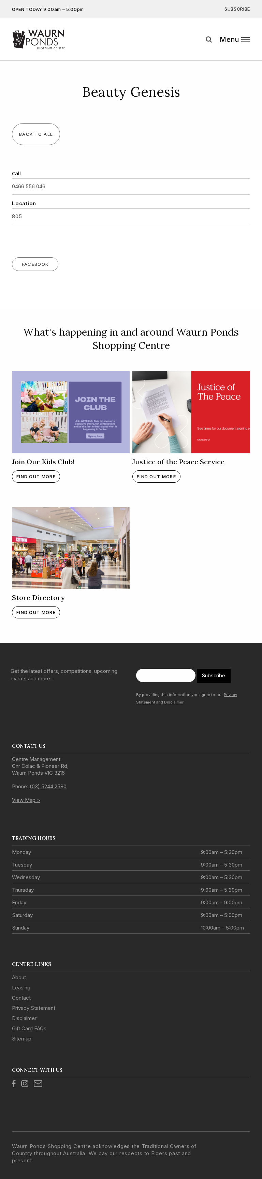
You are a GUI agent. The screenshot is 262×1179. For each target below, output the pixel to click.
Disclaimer (174, 702)
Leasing (21, 987)
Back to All (36, 134)
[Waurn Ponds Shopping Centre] (50, 39)
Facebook (35, 264)
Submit (252, 52)
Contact (21, 998)
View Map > (26, 800)
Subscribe (237, 9)
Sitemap (21, 1038)
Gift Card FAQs (29, 1028)
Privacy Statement (33, 1008)
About (19, 977)
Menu (229, 39)
